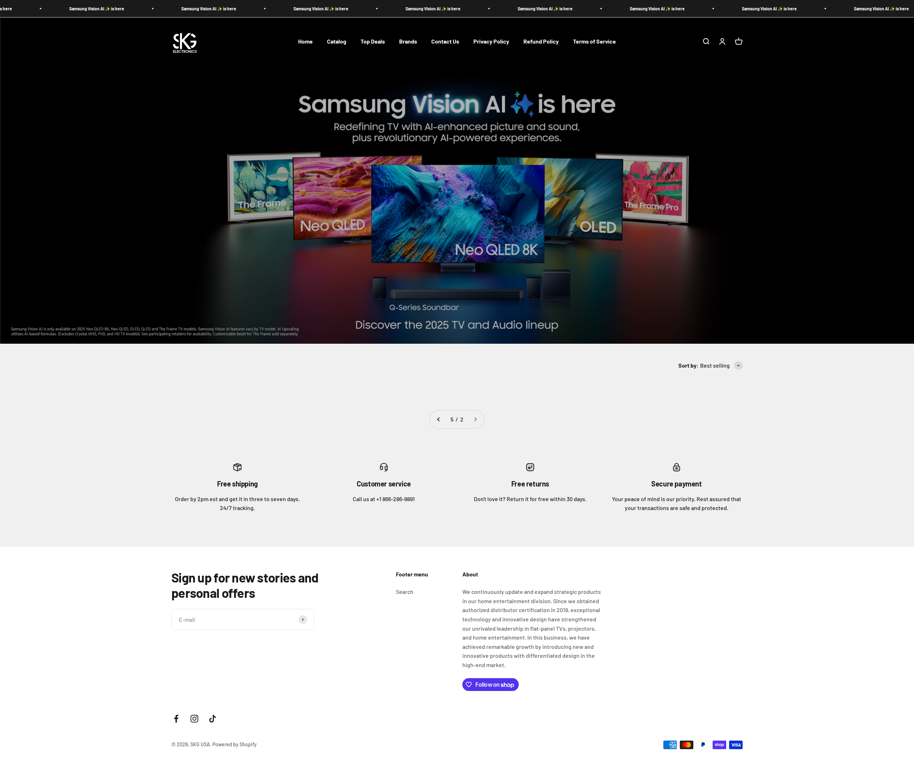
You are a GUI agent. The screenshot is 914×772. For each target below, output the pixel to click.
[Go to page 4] (439, 419)
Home (305, 41)
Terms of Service (594, 41)
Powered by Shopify (234, 744)
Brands (408, 41)
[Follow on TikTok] (212, 718)
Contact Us (445, 41)
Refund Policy (541, 41)
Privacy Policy (491, 41)
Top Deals (373, 41)
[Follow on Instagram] (194, 718)
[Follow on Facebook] (176, 718)
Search (404, 591)
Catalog (336, 41)
